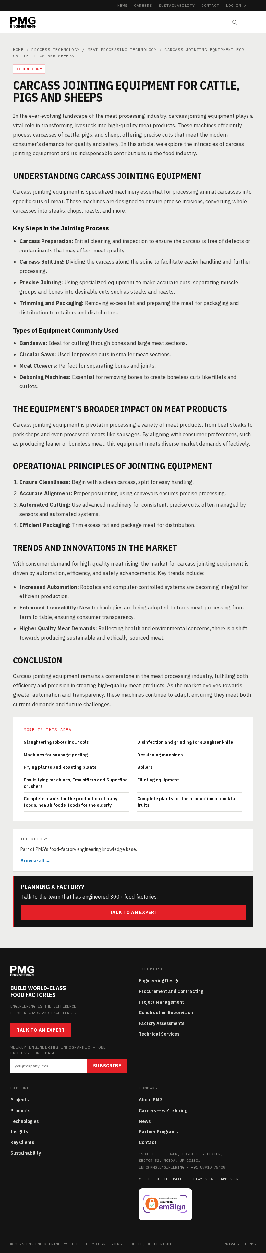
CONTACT (210, 5)
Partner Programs (158, 1132)
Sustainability (25, 1153)
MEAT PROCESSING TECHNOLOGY (122, 49)
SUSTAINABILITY (177, 5)
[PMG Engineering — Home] (23, 22)
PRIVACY (232, 1243)
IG (166, 1178)
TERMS (250, 1243)
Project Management (161, 1002)
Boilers (144, 767)
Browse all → (35, 861)
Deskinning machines (160, 755)
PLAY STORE (204, 1178)
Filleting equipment (158, 780)
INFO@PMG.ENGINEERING (161, 1167)
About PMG (151, 1100)
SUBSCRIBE (107, 1066)
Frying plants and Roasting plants (60, 767)
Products (20, 1110)
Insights (19, 1132)
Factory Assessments (161, 1023)
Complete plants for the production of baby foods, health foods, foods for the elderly (70, 802)
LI (150, 1178)
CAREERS (143, 5)
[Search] (234, 22)
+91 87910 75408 (208, 1167)
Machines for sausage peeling (56, 755)
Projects (19, 1100)
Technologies (24, 1121)
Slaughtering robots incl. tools (56, 742)
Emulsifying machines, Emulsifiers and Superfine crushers (75, 783)
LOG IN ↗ (236, 5)
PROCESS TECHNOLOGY (55, 49)
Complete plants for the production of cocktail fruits (187, 802)
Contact (147, 1142)
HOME (18, 49)
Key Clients (22, 1142)
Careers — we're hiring (163, 1110)
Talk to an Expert (134, 912)
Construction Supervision (166, 1012)
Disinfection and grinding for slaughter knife (185, 742)
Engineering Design (159, 981)
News (145, 1121)
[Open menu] (250, 22)
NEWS (122, 5)
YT (141, 1178)
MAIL (177, 1178)
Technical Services (159, 1034)
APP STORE (231, 1178)
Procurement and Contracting (171, 991)
